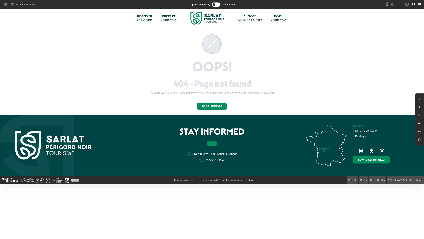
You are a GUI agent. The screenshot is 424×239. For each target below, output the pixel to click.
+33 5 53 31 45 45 (25, 4)
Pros (363, 180)
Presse (352, 180)
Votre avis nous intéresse (405, 180)
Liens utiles (198, 180)
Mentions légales (182, 180)
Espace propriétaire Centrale (239, 180)
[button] (419, 4)
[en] (419, 4)
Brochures (377, 180)
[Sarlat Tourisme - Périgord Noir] (207, 18)
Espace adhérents (215, 180)
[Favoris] (407, 4)
